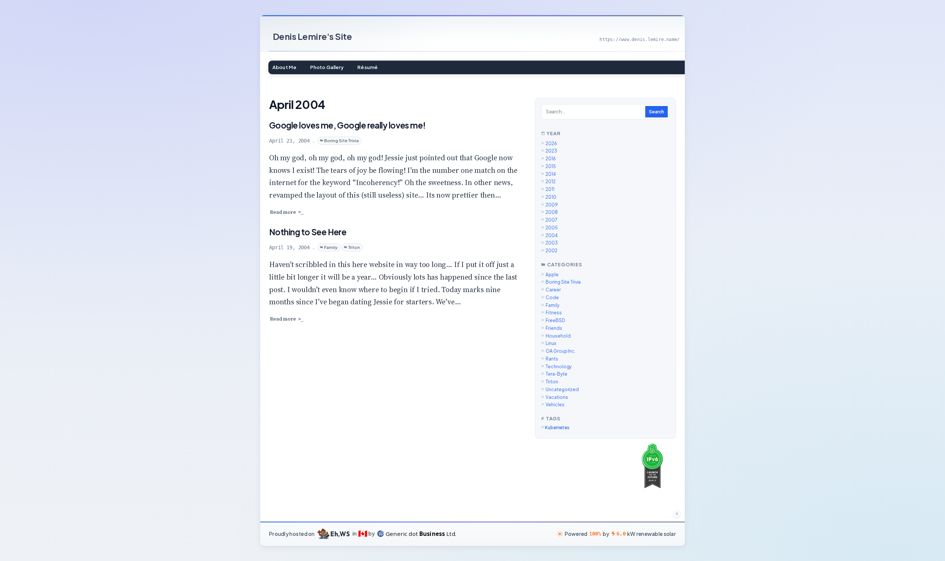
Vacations (557, 397)
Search (656, 111)
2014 (551, 174)
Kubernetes (557, 427)
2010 (551, 197)
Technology (558, 366)
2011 (550, 189)
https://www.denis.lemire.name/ (639, 39)
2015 (551, 166)
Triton (354, 247)
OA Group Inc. (560, 351)
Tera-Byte (556, 374)
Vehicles (555, 404)
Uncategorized (562, 389)
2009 (552, 205)
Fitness (553, 312)
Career (553, 290)
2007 (551, 220)
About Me (284, 67)
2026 (551, 143)
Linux (551, 343)
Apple (552, 274)
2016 (551, 158)
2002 (551, 250)
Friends (554, 328)
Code (552, 297)
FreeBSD (555, 320)
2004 (552, 235)
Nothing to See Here (307, 232)
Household (558, 336)
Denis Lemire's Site (312, 36)
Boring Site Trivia (341, 140)
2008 (552, 212)
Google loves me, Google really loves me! (347, 125)
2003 (552, 243)
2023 (551, 151)
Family (330, 247)
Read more (283, 212)
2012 (551, 181)
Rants (552, 359)
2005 (552, 227)
